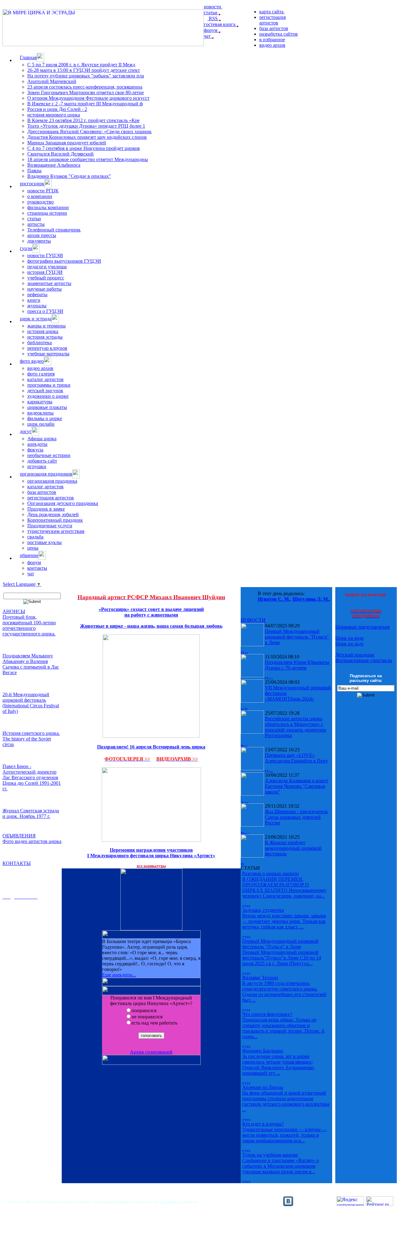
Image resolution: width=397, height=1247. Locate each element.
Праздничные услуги (49, 525)
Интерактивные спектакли (363, 660)
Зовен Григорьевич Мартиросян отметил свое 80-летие (85, 92)
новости (213, 6)
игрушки (36, 466)
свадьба (35, 536)
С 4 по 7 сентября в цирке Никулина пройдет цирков (83, 148)
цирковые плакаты (47, 407)
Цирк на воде (349, 638)
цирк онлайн (41, 424)
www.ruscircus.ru (170, 1202)
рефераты (37, 294)
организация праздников (46, 473)
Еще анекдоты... (119, 974)
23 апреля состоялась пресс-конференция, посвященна (84, 87)
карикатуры (39, 401)
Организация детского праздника (62, 503)
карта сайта (272, 11)
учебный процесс (45, 277)
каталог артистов (45, 379)
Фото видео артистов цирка (31, 841)
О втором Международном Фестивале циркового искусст (88, 98)
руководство (40, 201)
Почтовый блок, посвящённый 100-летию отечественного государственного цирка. (29, 625)
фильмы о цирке (44, 418)
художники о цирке (48, 396)
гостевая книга (220, 24)
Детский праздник (354, 654)
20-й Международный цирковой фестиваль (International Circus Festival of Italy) (30, 703)
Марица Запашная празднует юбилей (66, 142)
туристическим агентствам (55, 531)
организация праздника (52, 481)
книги (33, 300)
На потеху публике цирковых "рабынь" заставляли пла (85, 75)
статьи (211, 12)
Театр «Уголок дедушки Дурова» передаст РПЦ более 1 (86, 126)
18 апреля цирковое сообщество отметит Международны (87, 159)
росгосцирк (32, 183)
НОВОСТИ (253, 620)
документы (39, 241)
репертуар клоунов (47, 348)
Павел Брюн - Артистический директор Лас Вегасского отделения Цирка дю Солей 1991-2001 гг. (31, 777)
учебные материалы (48, 353)
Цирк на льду (349, 643)
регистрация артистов (272, 20)
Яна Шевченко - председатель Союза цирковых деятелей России (296, 817)
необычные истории (48, 455)
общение (29, 555)
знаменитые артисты (49, 283)
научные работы (44, 289)
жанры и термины (46, 325)
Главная (28, 57)
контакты (37, 568)
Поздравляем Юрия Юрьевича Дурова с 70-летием (297, 665)
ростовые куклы (44, 542)
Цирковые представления (362, 627)
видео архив (272, 45)
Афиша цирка (41, 438)
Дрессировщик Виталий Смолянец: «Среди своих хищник (89, 131)
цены (32, 548)
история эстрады (45, 337)
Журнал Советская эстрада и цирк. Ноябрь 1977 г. (30, 813)
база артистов (273, 28)
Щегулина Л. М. (310, 599)
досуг (26, 431)
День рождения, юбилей (53, 514)
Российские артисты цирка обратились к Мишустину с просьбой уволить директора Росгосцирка (295, 727)
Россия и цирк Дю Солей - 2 (57, 109)
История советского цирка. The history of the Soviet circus (31, 739)
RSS (213, 18)
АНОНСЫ (13, 611)
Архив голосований (151, 1052)
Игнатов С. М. (274, 599)
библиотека (39, 342)
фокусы (35, 449)
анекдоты (37, 444)
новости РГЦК (43, 190)
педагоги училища (47, 266)
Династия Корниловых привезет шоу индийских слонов (87, 137)
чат (208, 36)
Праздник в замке (46, 509)
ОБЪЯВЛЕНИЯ (19, 835)
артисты (36, 224)
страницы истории (47, 213)
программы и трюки (48, 385)
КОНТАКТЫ (16, 863)
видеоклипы (40, 412)
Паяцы (34, 170)
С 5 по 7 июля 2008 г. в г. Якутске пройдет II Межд (81, 64)
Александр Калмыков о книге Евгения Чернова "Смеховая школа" (296, 786)
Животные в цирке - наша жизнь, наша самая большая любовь (151, 626)
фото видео (32, 361)
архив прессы (41, 235)
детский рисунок (45, 390)
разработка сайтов (278, 34)
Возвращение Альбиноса (53, 165)
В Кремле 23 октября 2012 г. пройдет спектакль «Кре (83, 120)
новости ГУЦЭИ (45, 255)
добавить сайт (42, 460)
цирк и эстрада (35, 318)
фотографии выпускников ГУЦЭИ (64, 261)
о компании (39, 196)
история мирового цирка (53, 114)
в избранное (272, 39)
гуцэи (26, 248)
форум (211, 30)
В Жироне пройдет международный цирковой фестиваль (293, 848)
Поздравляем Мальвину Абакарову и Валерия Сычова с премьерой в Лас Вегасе (30, 664)
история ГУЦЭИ (45, 272)
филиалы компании (48, 207)
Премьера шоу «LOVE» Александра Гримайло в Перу (296, 758)
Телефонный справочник (54, 229)
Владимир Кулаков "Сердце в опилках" (69, 176)
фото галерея (41, 373)
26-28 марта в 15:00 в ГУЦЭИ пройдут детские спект (83, 70)
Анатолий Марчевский (51, 81)
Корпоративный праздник (55, 520)
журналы (37, 305)
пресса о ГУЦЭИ (45, 311)
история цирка (42, 331)
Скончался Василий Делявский (60, 153)
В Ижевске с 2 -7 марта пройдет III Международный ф (85, 103)
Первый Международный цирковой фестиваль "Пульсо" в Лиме (297, 637)
